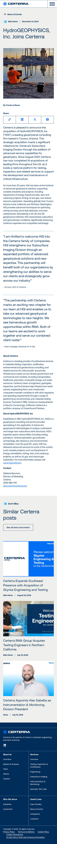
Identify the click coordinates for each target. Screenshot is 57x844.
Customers (7, 809)
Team (5, 769)
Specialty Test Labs (38, 789)
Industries (7, 804)
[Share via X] (35, 119)
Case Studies (35, 804)
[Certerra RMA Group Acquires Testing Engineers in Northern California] (28, 618)
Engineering (35, 772)
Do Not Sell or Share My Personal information (25, 837)
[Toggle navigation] (51, 3)
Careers (6, 779)
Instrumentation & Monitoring (37, 782)
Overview (7, 759)
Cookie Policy (43, 832)
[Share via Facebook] (47, 119)
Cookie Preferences (14, 835)
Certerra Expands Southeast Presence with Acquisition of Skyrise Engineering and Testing (25, 585)
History (6, 774)
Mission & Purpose (11, 764)
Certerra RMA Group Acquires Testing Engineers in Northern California (24, 645)
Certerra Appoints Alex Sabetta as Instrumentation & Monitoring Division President (27, 705)
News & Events (14, 14)
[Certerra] (16, 732)
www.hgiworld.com (12, 463)
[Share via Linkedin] (22, 119)
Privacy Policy (9, 832)
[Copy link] (9, 119)
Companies (35, 814)
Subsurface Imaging (38, 777)
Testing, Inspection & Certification (39, 765)
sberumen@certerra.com (15, 486)
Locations (34, 819)
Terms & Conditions (26, 832)
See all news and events (18, 527)
